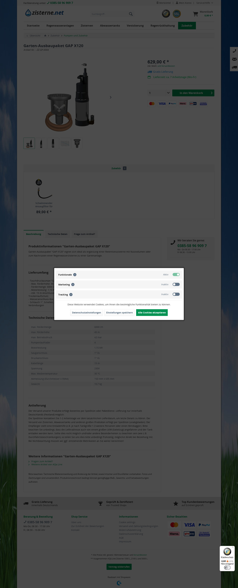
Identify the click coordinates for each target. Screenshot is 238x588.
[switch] (227, 568)
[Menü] (233, 548)
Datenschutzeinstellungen (86, 312)
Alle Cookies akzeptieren (152, 312)
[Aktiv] (176, 274)
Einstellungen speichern (119, 312)
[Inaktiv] (176, 284)
